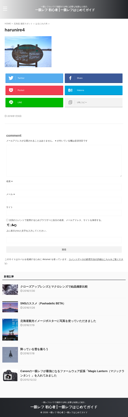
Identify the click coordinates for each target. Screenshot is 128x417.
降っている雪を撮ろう (34, 349)
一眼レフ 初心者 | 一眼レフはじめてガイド (65, 10)
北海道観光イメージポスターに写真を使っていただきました (58, 320)
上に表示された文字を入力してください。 (27, 230)
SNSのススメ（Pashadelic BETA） (43, 303)
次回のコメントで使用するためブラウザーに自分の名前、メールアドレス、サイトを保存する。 (56, 220)
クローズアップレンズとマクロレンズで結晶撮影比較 (54, 286)
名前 (9, 181)
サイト (9, 207)
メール (10, 194)
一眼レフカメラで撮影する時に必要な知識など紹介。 (64, 402)
